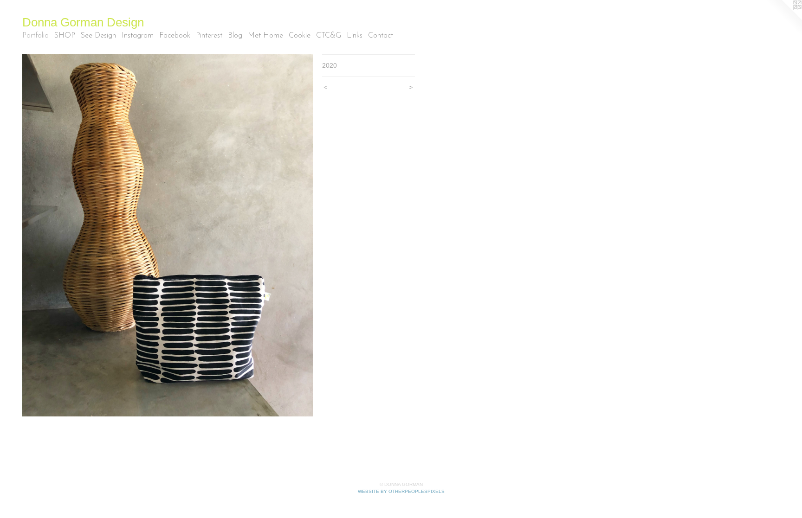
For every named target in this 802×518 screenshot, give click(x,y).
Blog (235, 35)
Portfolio (35, 35)
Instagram (138, 35)
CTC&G (328, 35)
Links (354, 35)
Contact (380, 35)
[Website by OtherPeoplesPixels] (783, 18)
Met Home (265, 35)
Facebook (174, 35)
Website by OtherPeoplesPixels (401, 491)
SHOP (64, 35)
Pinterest (209, 35)
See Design (98, 35)
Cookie (299, 35)
